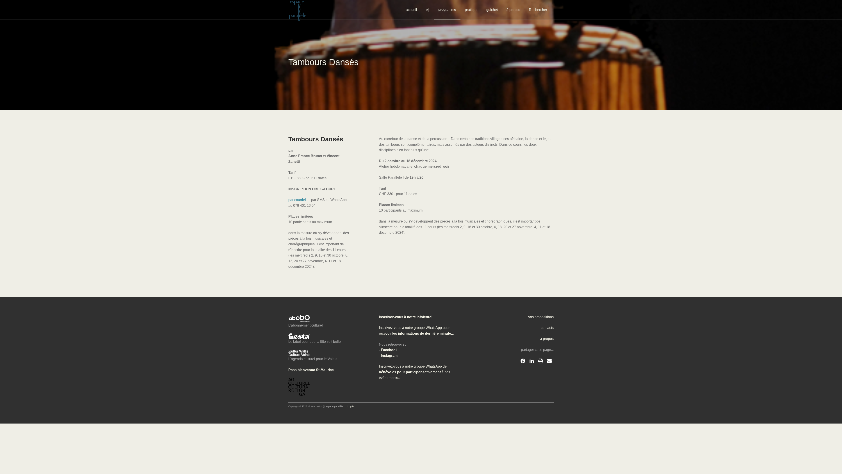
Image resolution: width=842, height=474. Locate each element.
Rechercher (538, 10)
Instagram (389, 355)
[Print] (540, 361)
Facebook (389, 350)
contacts (547, 328)
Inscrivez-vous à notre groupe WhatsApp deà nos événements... (414, 371)
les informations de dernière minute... (422, 333)
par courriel (297, 200)
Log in (351, 406)
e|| (428, 10)
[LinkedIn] (531, 361)
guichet (492, 10)
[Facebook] (522, 361)
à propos (513, 10)
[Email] (549, 361)
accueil (411, 10)
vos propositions (541, 317)
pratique (471, 10)
